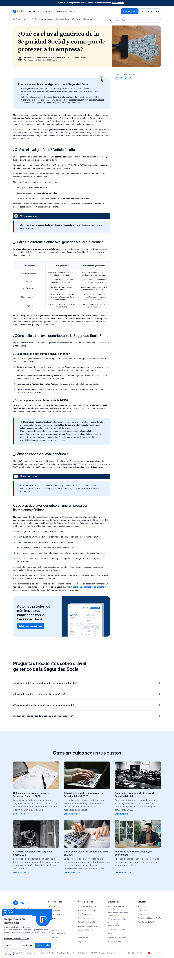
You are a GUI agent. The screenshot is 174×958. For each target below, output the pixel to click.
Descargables (143, 910)
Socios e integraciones (86, 930)
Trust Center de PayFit (146, 922)
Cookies (52, 953)
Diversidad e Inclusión (56, 934)
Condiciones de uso (28, 953)
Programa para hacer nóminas (113, 924)
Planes (80, 934)
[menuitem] (35, 11)
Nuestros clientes (55, 914)
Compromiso (53, 918)
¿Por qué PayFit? (54, 906)
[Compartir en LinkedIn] (117, 78)
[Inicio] (18, 11)
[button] (9, 954)
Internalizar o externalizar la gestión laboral (118, 914)
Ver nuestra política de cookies (16, 939)
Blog (139, 906)
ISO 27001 (93, 953)
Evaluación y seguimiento (88, 926)
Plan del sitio (43, 953)
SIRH (110, 933)
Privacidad (77, 953)
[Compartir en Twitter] (126, 78)
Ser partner (52, 938)
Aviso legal (61, 953)
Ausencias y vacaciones (87, 910)
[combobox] (134, 20)
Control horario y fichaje (87, 922)
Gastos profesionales (86, 918)
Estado (85, 953)
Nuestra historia (54, 910)
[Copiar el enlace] (130, 78)
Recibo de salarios (115, 941)
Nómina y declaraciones (87, 906)
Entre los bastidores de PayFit (149, 918)
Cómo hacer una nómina (117, 919)
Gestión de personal (86, 914)
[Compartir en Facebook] (121, 78)
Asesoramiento (83, 938)
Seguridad (82, 941)
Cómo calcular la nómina (117, 929)
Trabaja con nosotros (56, 930)
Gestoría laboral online (116, 937)
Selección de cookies (107, 953)
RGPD (69, 953)
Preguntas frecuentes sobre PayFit (116, 907)
